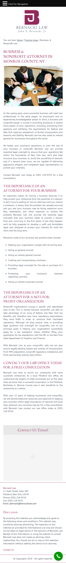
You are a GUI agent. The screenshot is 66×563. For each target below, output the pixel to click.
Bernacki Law (33, 21)
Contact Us (8, 549)
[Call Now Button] (58, 556)
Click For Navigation (18, 4)
